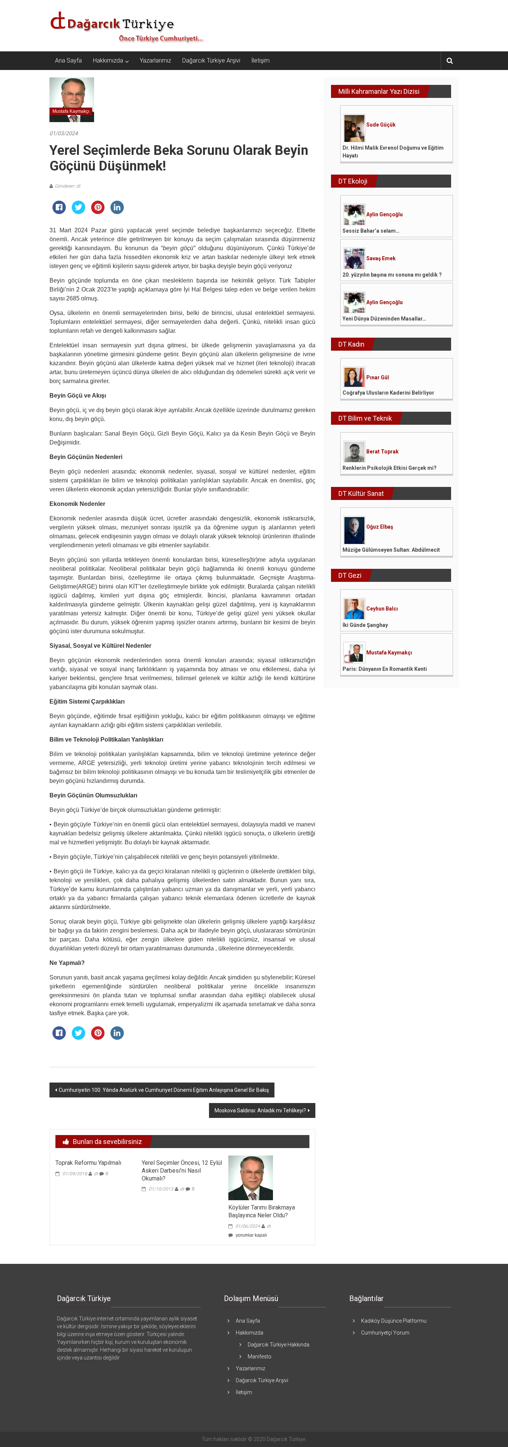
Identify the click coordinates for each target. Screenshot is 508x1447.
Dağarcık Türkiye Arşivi (211, 60)
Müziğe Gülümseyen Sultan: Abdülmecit (391, 550)
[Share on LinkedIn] (117, 212)
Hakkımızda (108, 60)
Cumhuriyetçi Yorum (385, 1333)
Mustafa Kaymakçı (70, 111)
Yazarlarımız (155, 60)
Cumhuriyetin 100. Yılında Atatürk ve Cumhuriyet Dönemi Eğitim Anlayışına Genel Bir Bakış (164, 1090)
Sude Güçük (381, 125)
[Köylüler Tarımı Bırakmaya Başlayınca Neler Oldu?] (250, 1177)
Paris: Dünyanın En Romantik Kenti (385, 669)
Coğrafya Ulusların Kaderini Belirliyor (388, 393)
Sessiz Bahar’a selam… (371, 231)
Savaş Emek (381, 258)
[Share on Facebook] (59, 212)
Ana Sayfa (68, 60)
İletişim (260, 60)
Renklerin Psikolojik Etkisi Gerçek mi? (390, 468)
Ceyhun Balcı (382, 609)
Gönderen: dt (67, 186)
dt (96, 1173)
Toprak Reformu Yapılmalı (88, 1162)
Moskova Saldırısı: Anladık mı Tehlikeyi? (260, 1110)
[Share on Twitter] (78, 212)
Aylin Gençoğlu (384, 214)
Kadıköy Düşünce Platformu (394, 1321)
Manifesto (259, 1357)
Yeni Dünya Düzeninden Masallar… (384, 319)
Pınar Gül (377, 377)
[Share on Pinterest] (98, 212)
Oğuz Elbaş (379, 527)
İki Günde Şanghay (365, 625)
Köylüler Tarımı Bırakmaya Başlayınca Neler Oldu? (261, 1211)
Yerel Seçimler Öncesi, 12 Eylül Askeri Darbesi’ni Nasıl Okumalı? (182, 1170)
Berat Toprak (382, 452)
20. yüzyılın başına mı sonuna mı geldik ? (392, 275)
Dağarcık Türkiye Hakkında (278, 1345)
